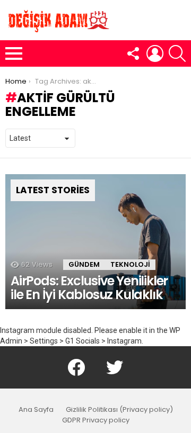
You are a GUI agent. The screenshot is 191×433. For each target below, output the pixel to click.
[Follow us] (132, 53)
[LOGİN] (154, 53)
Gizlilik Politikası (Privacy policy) (119, 409)
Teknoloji (130, 264)
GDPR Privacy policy (95, 420)
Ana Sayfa (36, 409)
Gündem (84, 264)
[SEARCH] (177, 53)
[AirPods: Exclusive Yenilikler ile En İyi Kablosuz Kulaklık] (95, 241)
